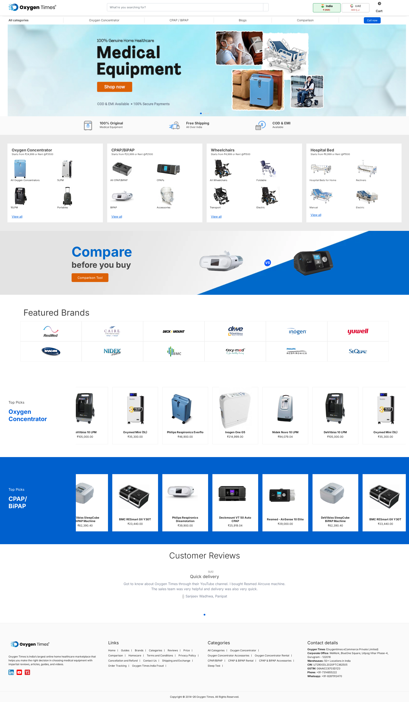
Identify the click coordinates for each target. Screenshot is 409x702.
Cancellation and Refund (123, 661)
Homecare (134, 656)
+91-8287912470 (332, 676)
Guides (125, 650)
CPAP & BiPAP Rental (240, 661)
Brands (139, 650)
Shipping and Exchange (176, 661)
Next (302, 588)
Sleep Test (214, 666)
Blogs (242, 20)
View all (17, 216)
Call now (372, 20)
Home (111, 650)
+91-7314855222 (327, 672)
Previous (106, 588)
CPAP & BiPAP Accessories (275, 661)
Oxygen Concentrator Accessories (228, 656)
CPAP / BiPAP (179, 20)
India (328, 7)
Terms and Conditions (160, 656)
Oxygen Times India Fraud (148, 666)
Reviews (173, 650)
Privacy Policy (187, 656)
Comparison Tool (90, 277)
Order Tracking (117, 666)
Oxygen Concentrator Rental (272, 656)
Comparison (305, 20)
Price (186, 650)
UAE (356, 7)
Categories (155, 650)
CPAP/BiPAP (215, 661)
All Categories (216, 650)
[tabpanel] (204, 70)
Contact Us (150, 661)
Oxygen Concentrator (104, 20)
